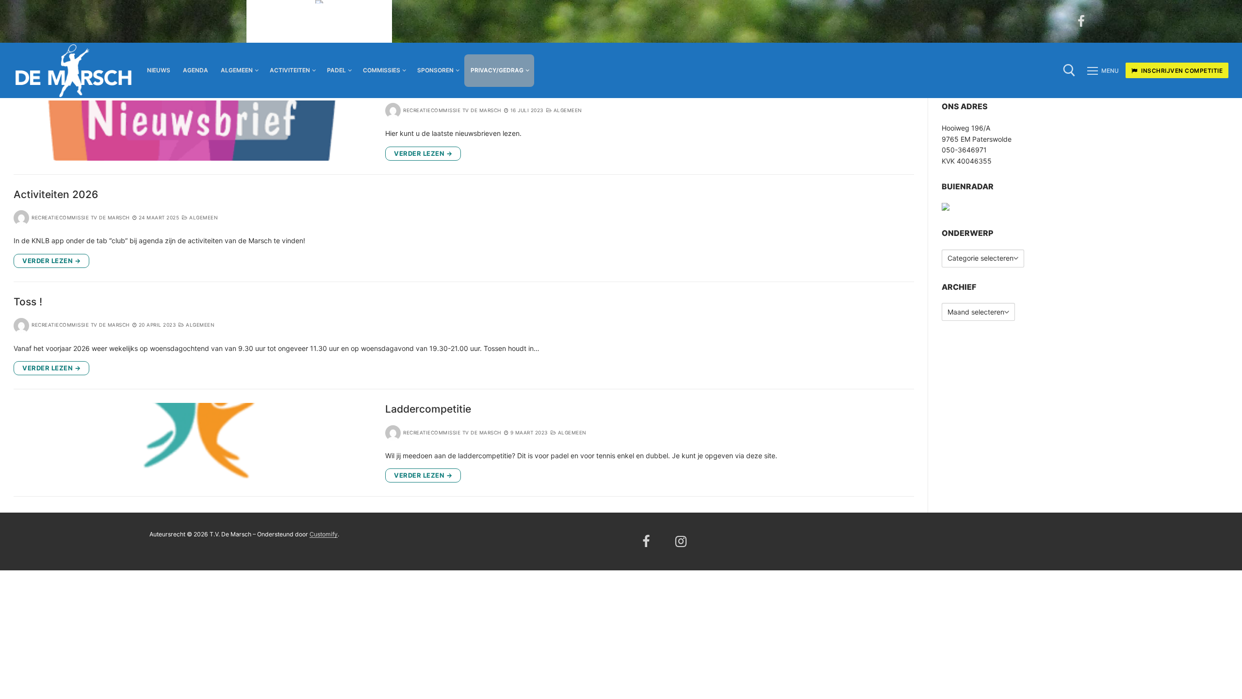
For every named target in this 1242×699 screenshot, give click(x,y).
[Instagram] (681, 541)
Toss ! (28, 302)
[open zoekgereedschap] (1069, 70)
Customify (324, 534)
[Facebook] (1081, 21)
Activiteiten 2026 (56, 194)
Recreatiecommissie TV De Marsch (452, 110)
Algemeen (567, 110)
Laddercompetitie (428, 409)
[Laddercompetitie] (193, 443)
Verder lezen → (423, 153)
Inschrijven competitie (1181, 70)
